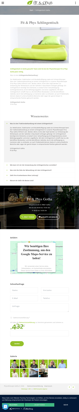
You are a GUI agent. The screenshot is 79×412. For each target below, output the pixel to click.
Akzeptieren (39, 405)
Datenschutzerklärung (27, 322)
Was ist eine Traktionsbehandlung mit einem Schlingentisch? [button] (31, 124)
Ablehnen (13, 405)
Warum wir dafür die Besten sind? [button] (22, 180)
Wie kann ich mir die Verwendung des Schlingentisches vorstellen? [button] (33, 165)
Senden (17, 344)
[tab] (39, 123)
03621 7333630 (28, 217)
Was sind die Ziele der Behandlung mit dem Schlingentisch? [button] (31, 170)
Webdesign (24, 389)
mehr (66, 405)
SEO (30, 389)
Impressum (48, 386)
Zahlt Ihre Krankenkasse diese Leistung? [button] (24, 175)
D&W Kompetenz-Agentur (40, 389)
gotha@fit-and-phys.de (49, 217)
